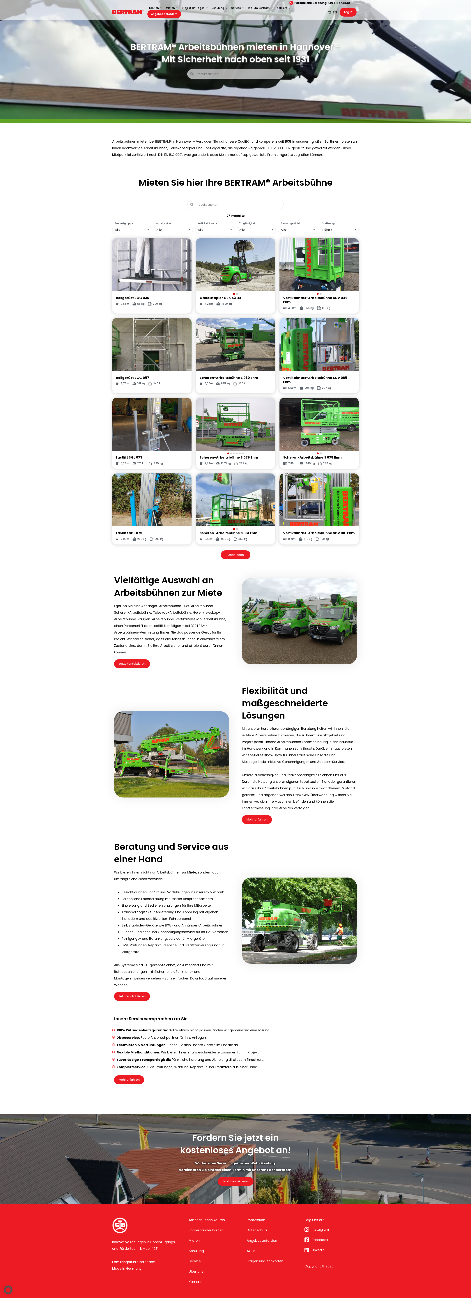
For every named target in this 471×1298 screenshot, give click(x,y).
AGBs (251, 1251)
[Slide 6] (243, 453)
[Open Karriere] (289, 8)
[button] (8, 1290)
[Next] (269, 264)
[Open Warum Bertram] (271, 8)
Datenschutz (257, 1230)
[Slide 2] (237, 294)
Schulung (196, 1251)
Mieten (194, 1240)
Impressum (256, 1220)
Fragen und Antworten (265, 1261)
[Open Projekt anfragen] (207, 8)
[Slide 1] (234, 294)
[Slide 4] (237, 453)
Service (195, 1261)
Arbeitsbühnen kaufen (207, 1220)
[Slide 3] (234, 453)
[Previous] (201, 264)
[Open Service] (243, 8)
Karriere (195, 1281)
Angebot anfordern (262, 1240)
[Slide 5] (240, 453)
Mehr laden (235, 555)
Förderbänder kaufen (206, 1230)
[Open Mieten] (177, 8)
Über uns (196, 1271)
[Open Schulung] (226, 8)
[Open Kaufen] (161, 8)
